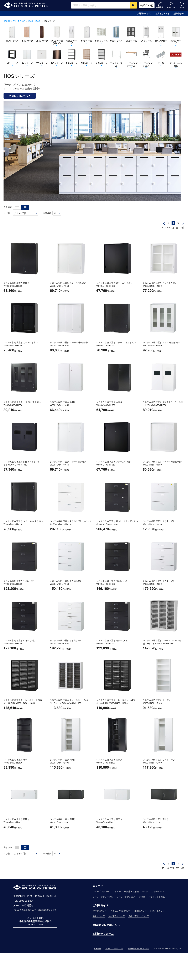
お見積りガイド (162, 13)
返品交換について (116, 915)
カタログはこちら (18, 96)
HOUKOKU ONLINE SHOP (14, 21)
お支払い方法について (120, 910)
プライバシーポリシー (114, 948)
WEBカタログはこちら (106, 925)
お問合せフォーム (103, 934)
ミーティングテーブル (103, 896)
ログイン (144, 5)
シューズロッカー (101, 891)
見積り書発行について (138, 915)
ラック (145, 891)
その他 (142, 896)
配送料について (157, 910)
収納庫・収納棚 (34, 21)
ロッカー (117, 891)
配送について (99, 915)
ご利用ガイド (143, 13)
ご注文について (100, 910)
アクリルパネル (159, 891)
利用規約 (97, 948)
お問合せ (177, 13)
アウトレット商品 (156, 896)
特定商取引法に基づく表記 (138, 948)
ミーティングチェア (126, 896)
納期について (141, 910)
